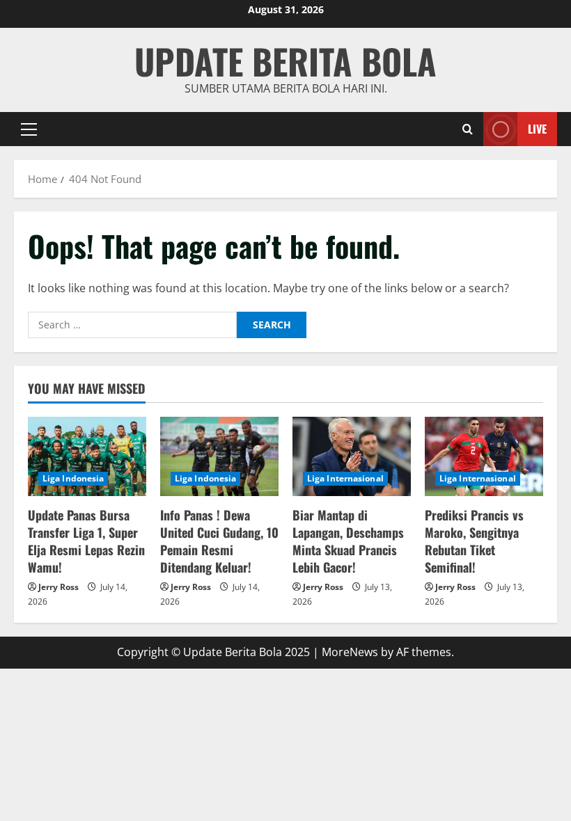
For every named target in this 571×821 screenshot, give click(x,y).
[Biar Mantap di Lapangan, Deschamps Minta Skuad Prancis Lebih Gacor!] (351, 456)
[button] (29, 128)
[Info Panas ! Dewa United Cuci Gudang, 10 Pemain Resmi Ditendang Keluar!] (219, 456)
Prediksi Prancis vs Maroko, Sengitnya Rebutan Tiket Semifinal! (474, 541)
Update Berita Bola (285, 60)
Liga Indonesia (73, 478)
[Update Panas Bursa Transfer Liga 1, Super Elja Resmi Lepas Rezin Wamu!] (87, 456)
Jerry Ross (58, 587)
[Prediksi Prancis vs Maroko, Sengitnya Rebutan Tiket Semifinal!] (484, 456)
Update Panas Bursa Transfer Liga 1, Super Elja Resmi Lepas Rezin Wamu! (86, 541)
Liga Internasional (345, 478)
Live (537, 128)
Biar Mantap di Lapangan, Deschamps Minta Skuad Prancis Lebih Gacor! (348, 541)
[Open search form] (467, 129)
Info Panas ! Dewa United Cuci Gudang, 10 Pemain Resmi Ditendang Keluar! (219, 541)
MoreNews (350, 652)
